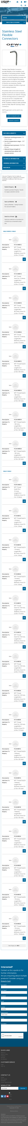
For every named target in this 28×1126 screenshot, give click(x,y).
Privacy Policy (10, 1106)
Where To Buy (4, 1054)
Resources (6, 167)
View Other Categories (12, 22)
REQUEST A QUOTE (14, 120)
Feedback (3, 1080)
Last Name (4, 990)
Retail (5, 17)
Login (2, 1064)
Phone (2, 1018)
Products (3, 1056)
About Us (3, 1052)
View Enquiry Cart (14, 945)
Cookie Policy (18, 1106)
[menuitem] (14, 1052)
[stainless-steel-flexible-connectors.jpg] (14, 58)
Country (3, 1007)
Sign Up (3, 1066)
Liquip (2, 1077)
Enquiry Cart (6, 981)
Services (3, 1057)
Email (2, 1001)
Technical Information (11, 159)
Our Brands (4, 1059)
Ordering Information (11, 163)
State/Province (4, 1012)
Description (3, 1023)
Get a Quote (4, 1079)
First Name (4, 984)
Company (3, 996)
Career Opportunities (6, 1082)
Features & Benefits (9, 133)
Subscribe (22, 1088)
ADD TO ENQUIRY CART (14, 116)
